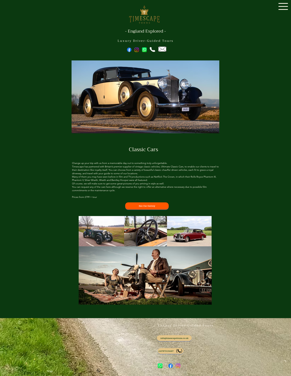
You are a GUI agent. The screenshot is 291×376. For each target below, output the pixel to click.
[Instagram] (137, 50)
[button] (283, 6)
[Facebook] (129, 50)
